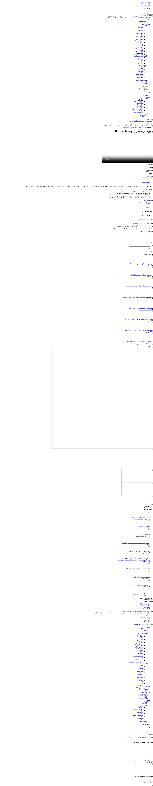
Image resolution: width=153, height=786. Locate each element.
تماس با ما (147, 8)
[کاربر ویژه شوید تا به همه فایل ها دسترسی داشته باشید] (138, 127)
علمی (141, 50)
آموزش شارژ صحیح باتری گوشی (141, 577)
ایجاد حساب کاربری (138, 737)
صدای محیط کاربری (138, 109)
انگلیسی (144, 95)
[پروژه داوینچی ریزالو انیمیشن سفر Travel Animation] (146, 340)
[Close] (152, 785)
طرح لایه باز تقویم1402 (144, 526)
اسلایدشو (141, 30)
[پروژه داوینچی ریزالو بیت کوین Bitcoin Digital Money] (146, 284)
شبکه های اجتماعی (138, 48)
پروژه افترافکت (146, 605)
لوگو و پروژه (143, 115)
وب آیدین (106, 612)
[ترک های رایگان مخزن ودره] (145, 344)
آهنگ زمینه (147, 607)
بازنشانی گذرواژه (148, 737)
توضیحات (147, 180)
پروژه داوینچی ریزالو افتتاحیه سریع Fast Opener (137, 551)
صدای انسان (140, 103)
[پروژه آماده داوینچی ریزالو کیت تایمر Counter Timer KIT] (146, 329)
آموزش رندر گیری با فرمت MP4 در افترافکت (138, 568)
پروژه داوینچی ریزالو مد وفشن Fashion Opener (141, 264)
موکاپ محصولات (142, 87)
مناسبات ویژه (139, 51)
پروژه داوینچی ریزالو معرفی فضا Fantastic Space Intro (136, 543)
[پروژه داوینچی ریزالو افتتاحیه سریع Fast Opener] (147, 550)
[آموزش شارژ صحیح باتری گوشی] (147, 575)
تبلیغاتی (147, 200)
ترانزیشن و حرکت (138, 101)
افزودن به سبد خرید (148, 177)
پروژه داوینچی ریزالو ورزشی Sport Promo (142, 275)
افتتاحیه (141, 34)
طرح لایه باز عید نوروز (144, 534)
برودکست (140, 66)
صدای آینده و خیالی (138, 107)
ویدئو (148, 19)
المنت (141, 57)
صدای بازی (140, 100)
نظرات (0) (147, 183)
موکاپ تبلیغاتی (139, 53)
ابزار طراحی (146, 125)
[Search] (131, 15)
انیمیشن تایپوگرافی (138, 36)
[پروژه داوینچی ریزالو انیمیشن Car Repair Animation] (146, 306)
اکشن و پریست (143, 81)
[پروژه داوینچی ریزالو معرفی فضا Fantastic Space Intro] (147, 541)
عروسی (141, 28)
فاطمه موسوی (149, 168)
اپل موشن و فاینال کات (140, 56)
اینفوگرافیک (140, 37)
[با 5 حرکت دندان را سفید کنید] (147, 584)
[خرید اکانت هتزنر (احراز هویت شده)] (147, 516)
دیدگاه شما (149, 243)
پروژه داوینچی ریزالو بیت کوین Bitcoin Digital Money (139, 286)
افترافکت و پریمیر (142, 25)
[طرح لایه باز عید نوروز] (147, 533)
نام (152, 245)
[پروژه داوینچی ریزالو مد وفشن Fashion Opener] (146, 262)
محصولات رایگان (145, 116)
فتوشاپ (148, 78)
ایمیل (151, 248)
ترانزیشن (141, 44)
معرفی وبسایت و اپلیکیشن (136, 54)
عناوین (141, 31)
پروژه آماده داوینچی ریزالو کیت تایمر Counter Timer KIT (138, 330)
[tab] (75, 180)
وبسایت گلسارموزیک (144, 608)
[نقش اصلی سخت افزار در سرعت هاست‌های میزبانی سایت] (133, 558)
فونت (148, 92)
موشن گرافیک (143, 21)
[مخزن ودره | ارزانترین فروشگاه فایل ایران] (141, 121)
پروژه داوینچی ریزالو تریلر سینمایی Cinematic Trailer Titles (138, 297)
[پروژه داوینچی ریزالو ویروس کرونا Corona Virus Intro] (146, 317)
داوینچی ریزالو (143, 65)
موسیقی (147, 97)
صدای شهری (140, 104)
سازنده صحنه (143, 91)
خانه (152, 125)
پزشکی (141, 42)
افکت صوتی (143, 98)
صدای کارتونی (139, 110)
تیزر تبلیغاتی (140, 47)
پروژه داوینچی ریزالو (136, 125)
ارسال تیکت (146, 6)
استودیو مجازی (139, 33)
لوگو (145, 89)
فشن (144, 200)
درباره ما (147, 5)
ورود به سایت (129, 737)
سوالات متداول (146, 2)
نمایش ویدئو (140, 63)
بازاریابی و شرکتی (138, 40)
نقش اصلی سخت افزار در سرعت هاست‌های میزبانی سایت (134, 560)
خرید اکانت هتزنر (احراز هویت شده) (140, 517)
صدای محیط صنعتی (138, 112)
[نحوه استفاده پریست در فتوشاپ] (147, 592)
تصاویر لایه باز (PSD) (141, 80)
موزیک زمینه (143, 113)
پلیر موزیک (140, 45)
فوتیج (145, 22)
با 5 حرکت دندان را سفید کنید (142, 585)
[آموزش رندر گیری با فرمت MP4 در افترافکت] (147, 567)
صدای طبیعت (139, 106)
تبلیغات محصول (139, 74)
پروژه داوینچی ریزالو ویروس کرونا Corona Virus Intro (139, 319)
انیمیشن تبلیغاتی (139, 39)
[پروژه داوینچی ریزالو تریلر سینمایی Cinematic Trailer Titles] (146, 295)
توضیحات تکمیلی (145, 182)
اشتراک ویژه (149, 119)
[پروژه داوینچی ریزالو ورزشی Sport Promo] (146, 273)
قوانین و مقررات (145, 3)
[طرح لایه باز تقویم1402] (147, 524)
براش (145, 83)
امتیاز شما (150, 231)
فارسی (145, 94)
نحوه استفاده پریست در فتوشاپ (141, 594)
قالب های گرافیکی (145, 84)
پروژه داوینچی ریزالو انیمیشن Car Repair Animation (139, 308)
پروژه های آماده (146, 24)
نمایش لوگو (140, 27)
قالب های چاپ (143, 86)
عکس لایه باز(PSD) (145, 604)
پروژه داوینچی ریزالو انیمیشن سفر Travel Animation (139, 341)
